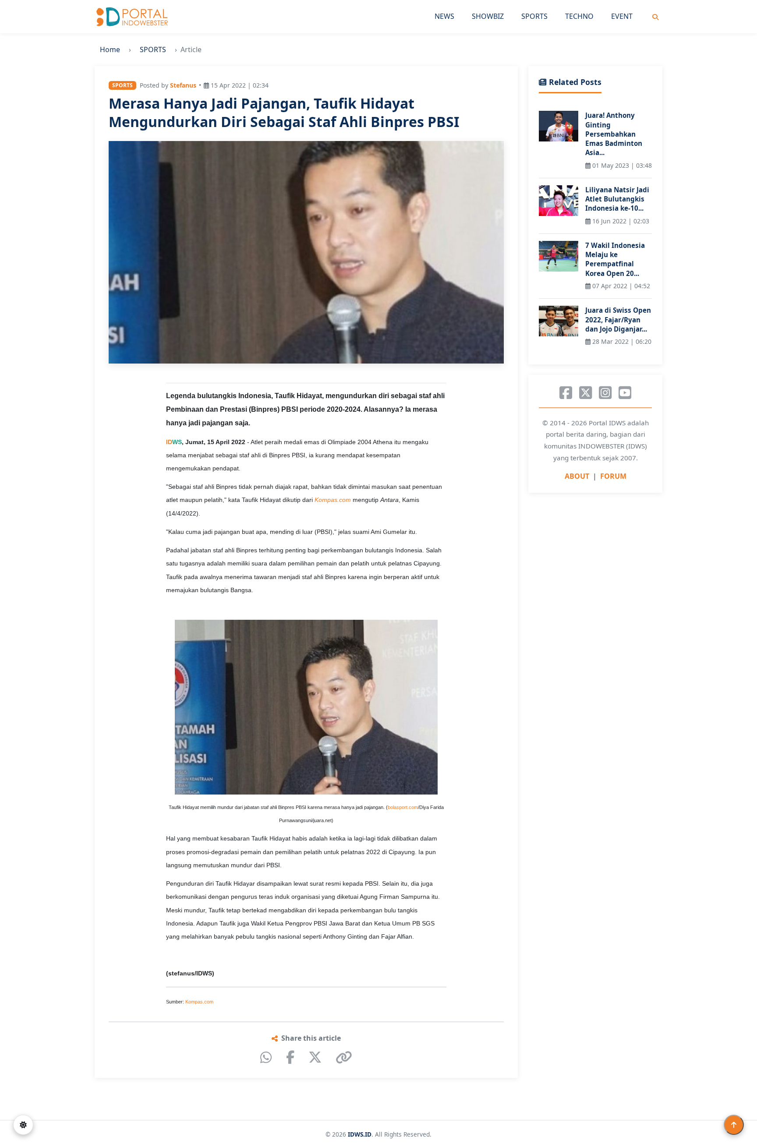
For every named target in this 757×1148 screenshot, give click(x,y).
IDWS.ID (359, 1134)
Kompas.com (199, 1001)
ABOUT (577, 476)
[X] (315, 1057)
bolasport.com (403, 807)
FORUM (613, 476)
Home (110, 49)
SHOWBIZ (488, 16)
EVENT (622, 16)
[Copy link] (344, 1057)
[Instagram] (605, 392)
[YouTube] (625, 392)
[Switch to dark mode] (23, 1125)
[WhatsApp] (266, 1057)
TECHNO (579, 16)
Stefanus (183, 85)
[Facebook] (290, 1057)
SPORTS (534, 16)
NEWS (444, 16)
